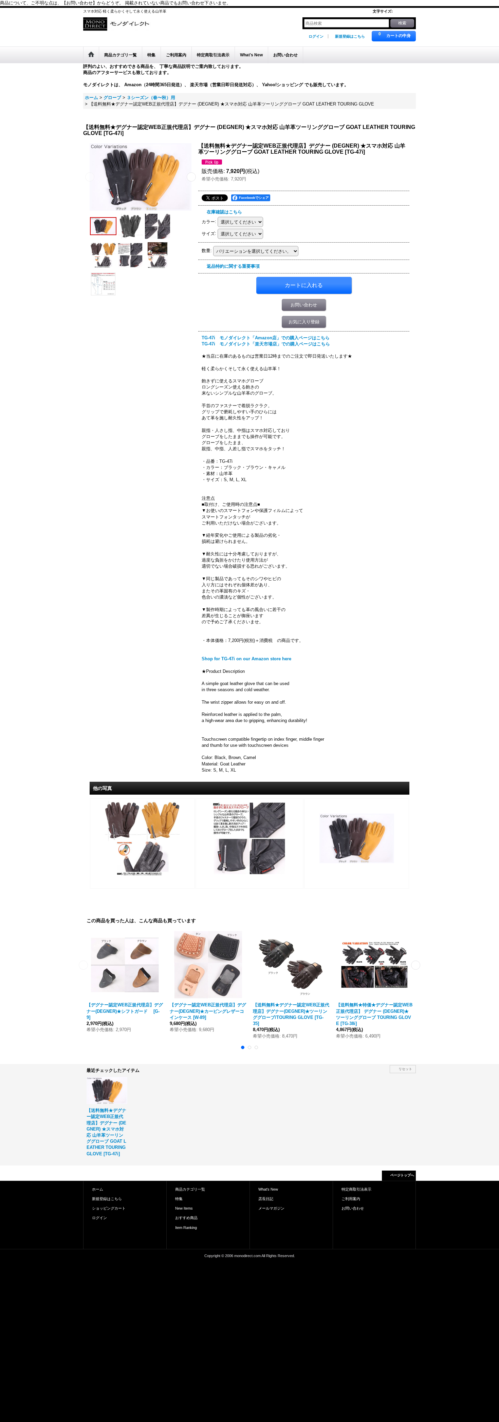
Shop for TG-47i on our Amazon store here (246, 658)
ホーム (97, 1189)
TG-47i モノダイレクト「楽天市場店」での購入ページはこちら (266, 343)
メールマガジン (271, 1208)
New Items (184, 1208)
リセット (405, 1069)
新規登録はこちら (350, 36)
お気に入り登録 (304, 321)
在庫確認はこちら (224, 211)
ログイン (316, 36)
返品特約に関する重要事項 (233, 266)
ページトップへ (402, 1175)
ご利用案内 (350, 1199)
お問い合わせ (304, 304)
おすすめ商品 (186, 1218)
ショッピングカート (109, 1208)
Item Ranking (186, 1228)
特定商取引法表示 (356, 1189)
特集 (179, 1199)
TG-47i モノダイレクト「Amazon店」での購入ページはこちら (266, 337)
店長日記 (265, 1199)
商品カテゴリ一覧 (190, 1189)
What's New (268, 1189)
